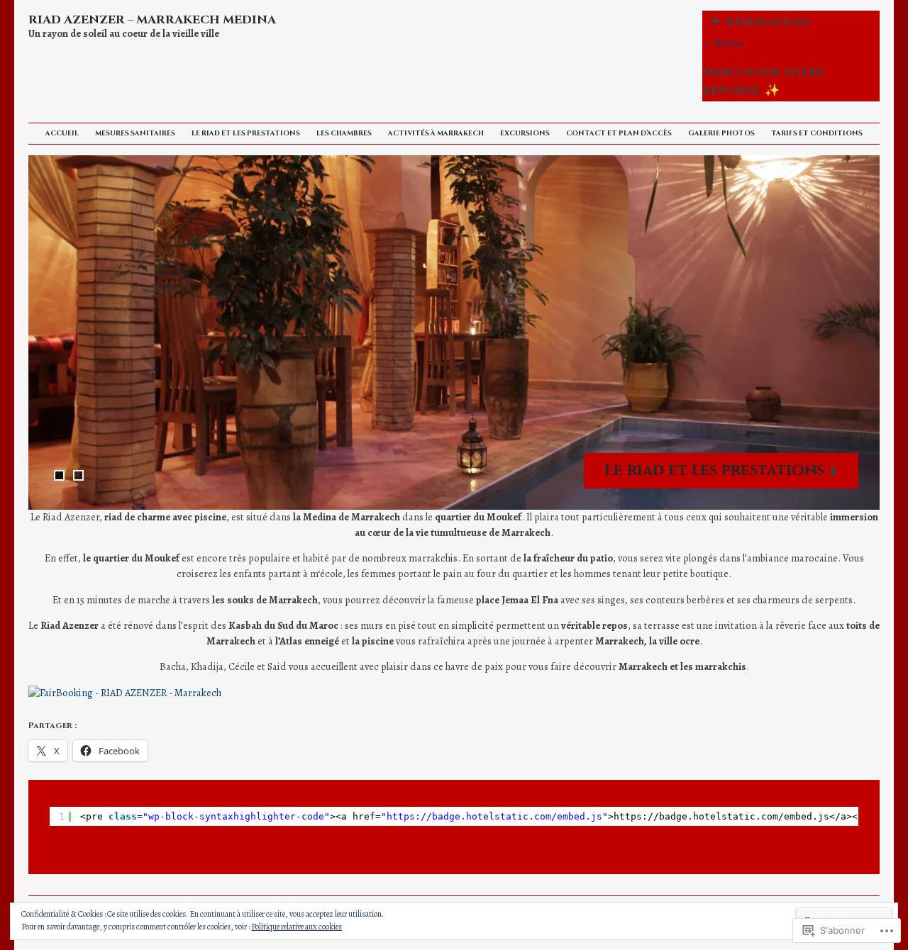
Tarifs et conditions (817, 133)
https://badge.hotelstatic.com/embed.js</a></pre (747, 816)
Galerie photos (721, 133)
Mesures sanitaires (135, 133)
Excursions (525, 133)
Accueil (62, 133)
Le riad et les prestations (246, 133)
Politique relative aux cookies (296, 926)
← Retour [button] (723, 42)
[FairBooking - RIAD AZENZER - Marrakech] (124, 693)
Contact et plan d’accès (619, 133)
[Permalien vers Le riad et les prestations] (454, 332)
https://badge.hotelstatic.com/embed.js (494, 816)
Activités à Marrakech (436, 133)
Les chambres (344, 133)
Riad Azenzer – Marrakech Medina (152, 20)
